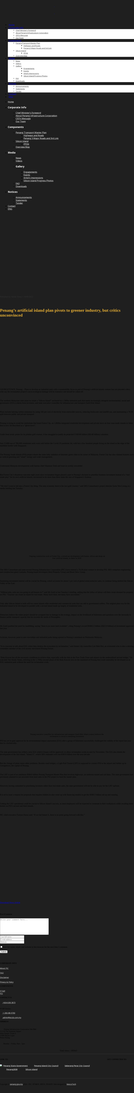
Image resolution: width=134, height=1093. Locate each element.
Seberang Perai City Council (77, 1065)
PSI (1, 993)
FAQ (2, 973)
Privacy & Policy (6, 982)
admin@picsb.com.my (12, 1017)
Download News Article (10, 902)
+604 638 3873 (8, 1002)
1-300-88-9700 (8, 1013)
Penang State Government (15, 1065)
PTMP (2, 991)
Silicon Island (31, 1069)
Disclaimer (4, 977)
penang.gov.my (16, 1084)
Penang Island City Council (46, 1065)
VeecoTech (71, 1084)
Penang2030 (11, 1069)
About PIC (4, 968)
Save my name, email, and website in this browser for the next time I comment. (35, 947)
